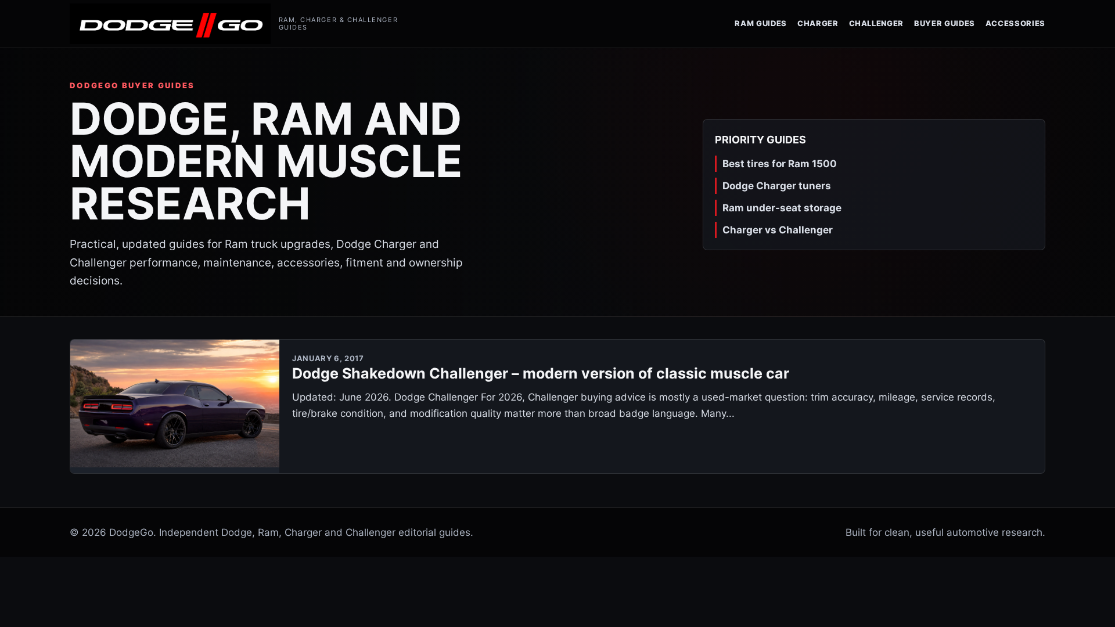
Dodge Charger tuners (776, 186)
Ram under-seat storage (781, 208)
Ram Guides (761, 23)
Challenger (876, 23)
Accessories (1015, 23)
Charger (818, 23)
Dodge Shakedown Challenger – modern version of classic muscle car (540, 373)
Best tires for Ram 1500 (779, 164)
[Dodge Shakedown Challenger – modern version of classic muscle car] (174, 406)
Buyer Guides (944, 23)
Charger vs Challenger (777, 230)
